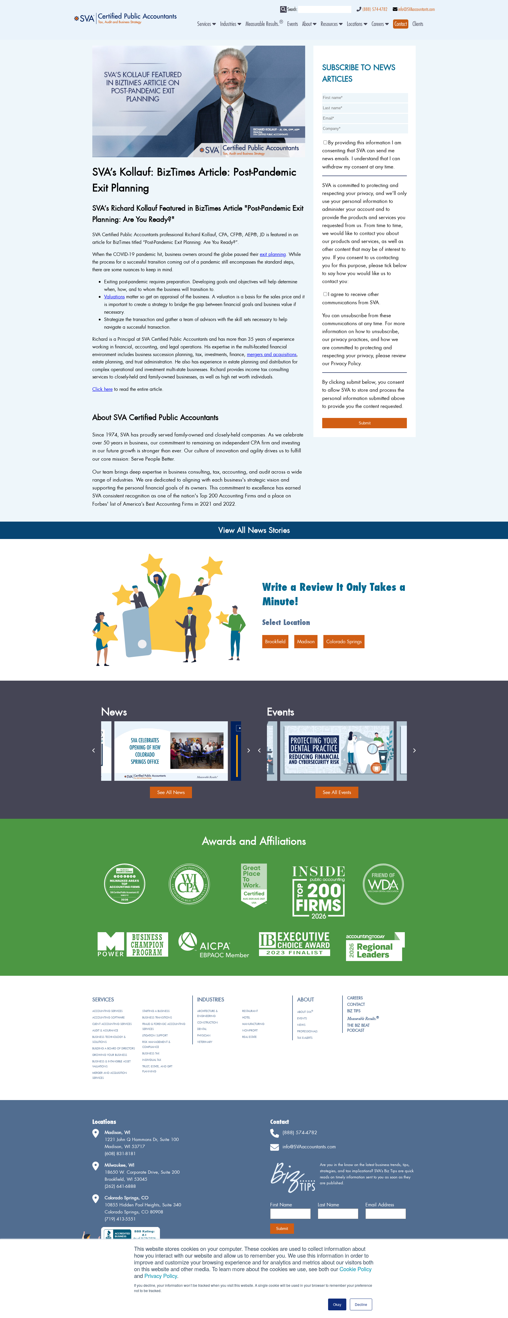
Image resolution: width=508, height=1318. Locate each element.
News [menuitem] (301, 1025)
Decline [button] (361, 1304)
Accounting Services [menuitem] (107, 1011)
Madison (306, 641)
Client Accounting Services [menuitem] (112, 1024)
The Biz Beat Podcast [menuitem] (358, 1028)
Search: (292, 9)
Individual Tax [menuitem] (151, 1060)
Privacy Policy (160, 1275)
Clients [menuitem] (417, 24)
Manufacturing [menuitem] (253, 1024)
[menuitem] (400, 24)
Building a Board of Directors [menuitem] (113, 1048)
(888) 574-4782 (374, 9)
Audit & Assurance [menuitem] (105, 1030)
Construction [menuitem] (207, 1022)
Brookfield (275, 641)
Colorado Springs (344, 641)
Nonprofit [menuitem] (250, 1030)
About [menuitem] (307, 24)
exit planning (273, 254)
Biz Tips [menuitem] (353, 1010)
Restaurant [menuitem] (250, 1011)
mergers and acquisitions (271, 354)
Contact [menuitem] (356, 1004)
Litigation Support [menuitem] (155, 1035)
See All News (171, 792)
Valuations (114, 296)
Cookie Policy (356, 1269)
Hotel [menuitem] (246, 1017)
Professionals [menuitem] (307, 1031)
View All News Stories (254, 530)
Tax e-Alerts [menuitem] (305, 1038)
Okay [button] (337, 1304)
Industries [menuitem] (229, 24)
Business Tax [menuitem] (150, 1053)
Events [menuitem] (292, 24)
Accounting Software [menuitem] (108, 1017)
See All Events (337, 792)
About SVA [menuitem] (305, 1012)
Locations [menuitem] (355, 24)
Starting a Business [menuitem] (156, 1011)
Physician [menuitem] (203, 1035)
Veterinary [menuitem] (204, 1042)
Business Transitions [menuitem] (157, 1017)
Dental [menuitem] (201, 1029)
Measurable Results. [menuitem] (264, 24)
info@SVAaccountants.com (416, 9)
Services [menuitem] (204, 24)
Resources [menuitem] (330, 24)
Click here (102, 389)
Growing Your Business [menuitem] (109, 1055)
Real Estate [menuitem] (249, 1037)
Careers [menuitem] (378, 24)
